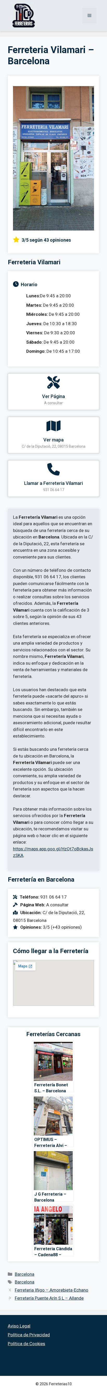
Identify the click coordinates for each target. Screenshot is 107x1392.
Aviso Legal (19, 1326)
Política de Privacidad (29, 1334)
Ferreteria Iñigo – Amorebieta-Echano (51, 1290)
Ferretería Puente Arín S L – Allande (49, 1298)
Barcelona (24, 1274)
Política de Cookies (26, 1343)
